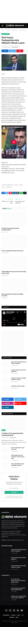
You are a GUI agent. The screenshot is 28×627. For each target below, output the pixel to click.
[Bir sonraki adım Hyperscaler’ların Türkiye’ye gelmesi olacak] (5, 581)
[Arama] (26, 25)
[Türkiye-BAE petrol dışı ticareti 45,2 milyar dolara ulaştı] (14, 263)
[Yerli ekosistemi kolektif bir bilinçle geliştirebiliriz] (5, 590)
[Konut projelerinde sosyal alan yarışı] (14, 242)
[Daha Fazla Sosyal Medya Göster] (25, 50)
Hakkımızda (6, 615)
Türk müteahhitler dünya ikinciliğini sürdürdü (12, 295)
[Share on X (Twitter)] (12, 50)
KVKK (16, 184)
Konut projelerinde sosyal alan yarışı (12, 251)
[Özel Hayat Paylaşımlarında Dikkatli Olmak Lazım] (14, 62)
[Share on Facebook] (5, 50)
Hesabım (11, 617)
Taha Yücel (9, 187)
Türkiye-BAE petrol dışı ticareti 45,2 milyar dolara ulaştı (13, 272)
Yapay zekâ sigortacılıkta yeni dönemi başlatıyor (18, 362)
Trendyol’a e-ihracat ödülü (17, 386)
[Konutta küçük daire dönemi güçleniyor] (6, 372)
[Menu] (2, 25)
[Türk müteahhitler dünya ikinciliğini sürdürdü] (14, 285)
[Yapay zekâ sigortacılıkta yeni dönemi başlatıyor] (6, 364)
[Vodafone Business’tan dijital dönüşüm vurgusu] (6, 380)
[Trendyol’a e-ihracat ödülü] (6, 388)
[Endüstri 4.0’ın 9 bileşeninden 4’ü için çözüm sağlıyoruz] (5, 598)
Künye (18, 615)
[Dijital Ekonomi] (15, 25)
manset (21, 184)
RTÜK (3, 187)
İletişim (13, 615)
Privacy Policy (15, 497)
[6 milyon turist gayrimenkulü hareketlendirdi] (14, 219)
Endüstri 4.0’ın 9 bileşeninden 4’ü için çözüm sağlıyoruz (18, 596)
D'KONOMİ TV (5, 575)
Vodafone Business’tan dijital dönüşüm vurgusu (18, 378)
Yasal (17, 617)
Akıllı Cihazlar (5, 34)
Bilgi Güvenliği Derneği (7, 184)
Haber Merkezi (15, 47)
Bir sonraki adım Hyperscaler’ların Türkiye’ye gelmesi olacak (18, 580)
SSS (23, 615)
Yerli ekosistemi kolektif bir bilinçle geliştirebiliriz (18, 588)
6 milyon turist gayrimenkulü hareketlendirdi (10, 229)
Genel (3, 430)
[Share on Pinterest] (19, 50)
